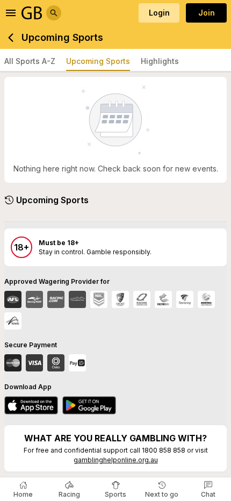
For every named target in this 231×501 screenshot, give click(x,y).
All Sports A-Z (29, 61)
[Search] (53, 12)
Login (159, 12)
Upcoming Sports (98, 61)
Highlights (160, 61)
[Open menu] (10, 12)
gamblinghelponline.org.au (116, 460)
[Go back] (10, 37)
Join (206, 12)
